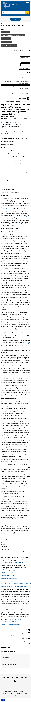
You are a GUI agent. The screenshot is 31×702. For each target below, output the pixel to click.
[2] (1, 565)
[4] (1, 578)
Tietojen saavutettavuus (8, 689)
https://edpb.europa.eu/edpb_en (9, 575)
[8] (17, 390)
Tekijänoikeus (23, 691)
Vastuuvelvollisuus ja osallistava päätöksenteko (12, 35)
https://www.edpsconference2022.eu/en (11, 624)
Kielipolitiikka (8, 691)
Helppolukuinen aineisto (8, 693)
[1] (1, 557)
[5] (13, 303)
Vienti (26, 629)
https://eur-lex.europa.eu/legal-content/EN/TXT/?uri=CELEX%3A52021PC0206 (12, 570)
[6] (1, 586)
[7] (28, 343)
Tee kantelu (15, 19)
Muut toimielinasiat (24, 68)
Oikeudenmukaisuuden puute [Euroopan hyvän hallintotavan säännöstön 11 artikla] (18, 92)
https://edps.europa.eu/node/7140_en (16, 609)
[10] (28, 531)
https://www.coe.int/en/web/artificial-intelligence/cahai (14, 586)
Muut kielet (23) (25, 101)
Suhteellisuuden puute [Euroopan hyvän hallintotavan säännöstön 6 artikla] (16, 82)
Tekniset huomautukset (22, 689)
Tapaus (5, 657)
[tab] (15, 657)
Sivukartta (25, 693)
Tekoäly (15, 691)
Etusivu (3, 23)
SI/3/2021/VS (12, 122)
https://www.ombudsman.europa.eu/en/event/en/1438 (13, 562)
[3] (1, 575)
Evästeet (18, 693)
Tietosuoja (21, 687)
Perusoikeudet (5, 32)
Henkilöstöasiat (25, 64)
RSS (16, 695)
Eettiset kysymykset (6, 42)
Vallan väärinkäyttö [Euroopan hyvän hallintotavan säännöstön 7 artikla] (17, 87)
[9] (16, 477)
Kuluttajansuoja (25, 57)
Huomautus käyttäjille (12, 687)
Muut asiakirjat (9, 664)
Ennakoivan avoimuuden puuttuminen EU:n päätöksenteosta (19, 77)
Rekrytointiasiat (5, 38)
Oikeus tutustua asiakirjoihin (8, 45)
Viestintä (27, 54)
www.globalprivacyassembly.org (9, 578)
